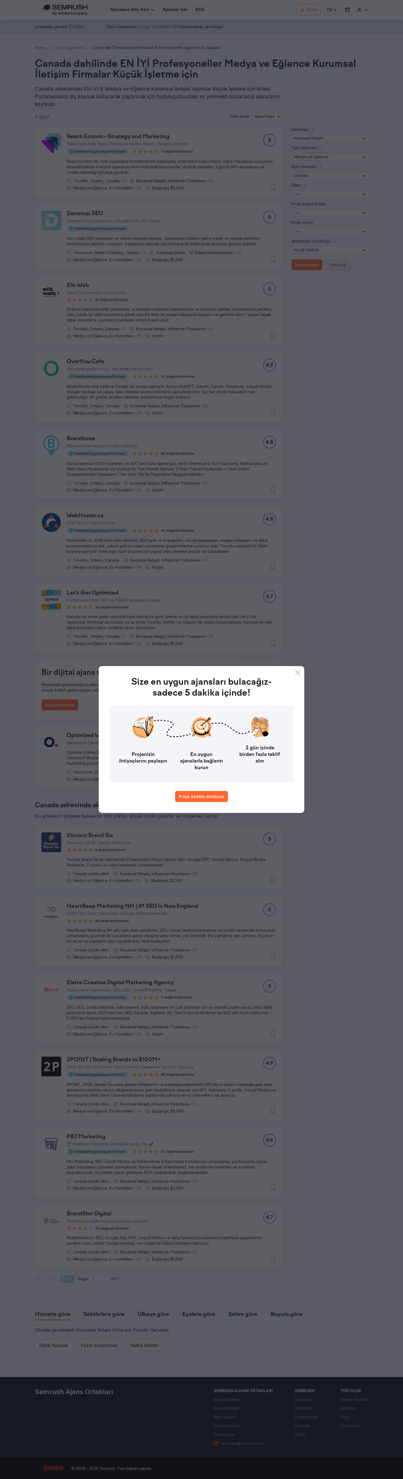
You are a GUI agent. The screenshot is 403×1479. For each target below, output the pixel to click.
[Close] (297, 672)
